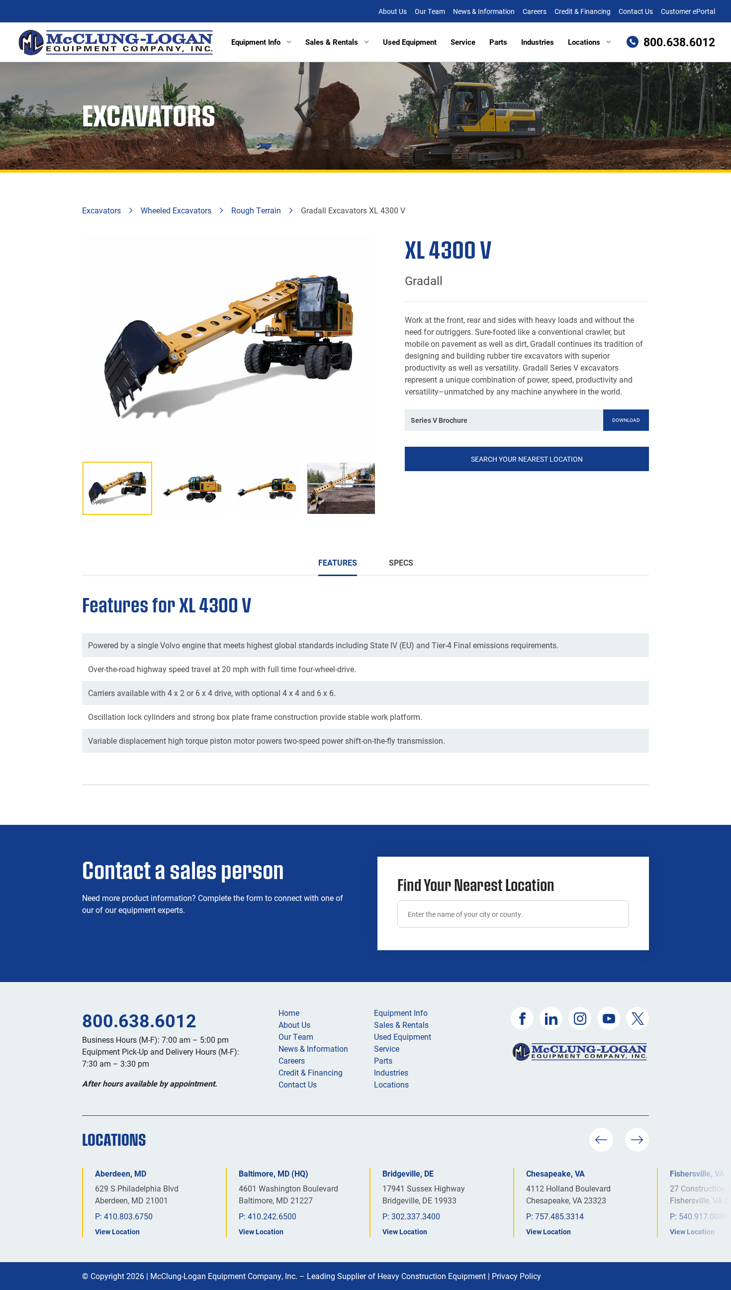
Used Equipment (410, 42)
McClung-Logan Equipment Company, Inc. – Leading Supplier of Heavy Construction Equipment (318, 1276)
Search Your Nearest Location (527, 459)
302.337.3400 (415, 1216)
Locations (584, 42)
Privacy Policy (516, 1276)
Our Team (430, 11)
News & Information (484, 11)
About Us (392, 11)
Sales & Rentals (331, 42)
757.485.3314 (559, 1216)
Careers (535, 11)
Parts (498, 42)
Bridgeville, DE (408, 1173)
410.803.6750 (128, 1216)
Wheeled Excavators (176, 210)
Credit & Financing (582, 11)
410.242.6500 (272, 1216)
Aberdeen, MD (120, 1173)
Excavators (101, 210)
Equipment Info (255, 42)
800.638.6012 (139, 1020)
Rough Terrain (256, 210)
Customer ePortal (688, 11)
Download (626, 419)
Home (288, 1012)
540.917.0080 (703, 1216)
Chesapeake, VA (555, 1173)
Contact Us (636, 11)
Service (463, 42)
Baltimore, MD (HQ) (273, 1173)
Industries (537, 42)
